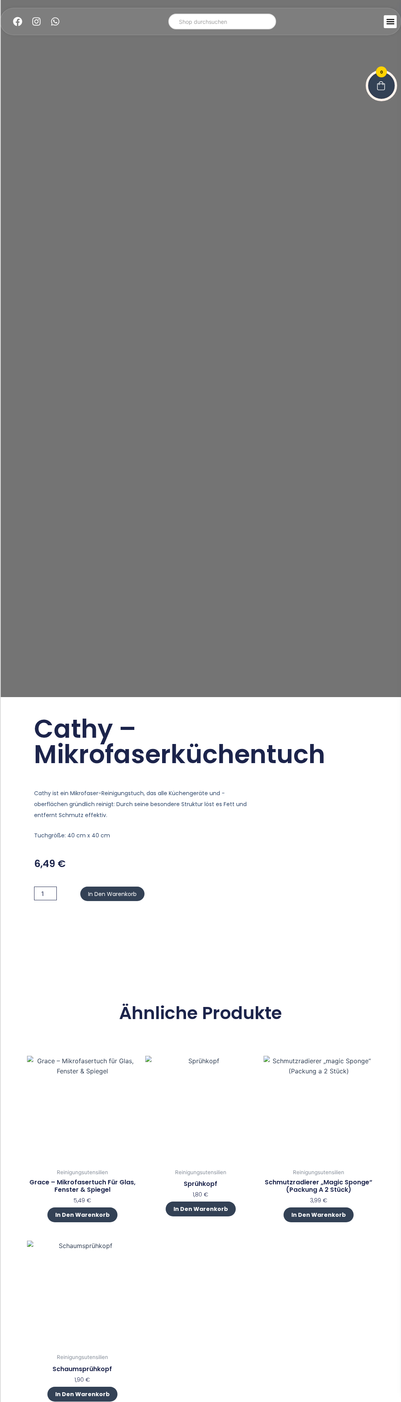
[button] (390, 21)
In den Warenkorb (112, 894)
